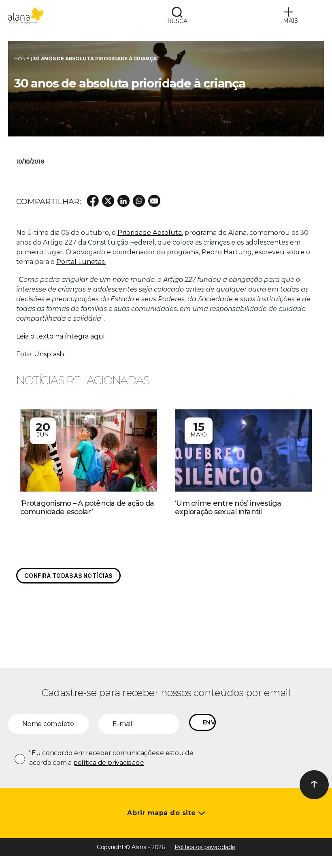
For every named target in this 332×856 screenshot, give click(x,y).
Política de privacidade (205, 847)
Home (22, 58)
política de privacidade (108, 763)
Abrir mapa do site (162, 813)
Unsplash (49, 354)
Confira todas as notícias (68, 575)
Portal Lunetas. (81, 262)
